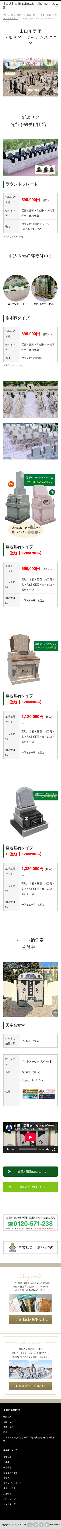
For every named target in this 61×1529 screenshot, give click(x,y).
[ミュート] (47, 1149)
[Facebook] (41, 1524)
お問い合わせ (9, 1499)
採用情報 (7, 1493)
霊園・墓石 (8, 1427)
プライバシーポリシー (13, 1483)
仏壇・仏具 (8, 1422)
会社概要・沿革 (10, 1472)
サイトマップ (9, 1504)
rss (29, 1524)
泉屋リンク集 (9, 1488)
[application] (30, 1137)
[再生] (7, 1149)
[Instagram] (47, 1524)
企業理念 (7, 1467)
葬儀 (5, 1432)
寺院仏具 (7, 1417)
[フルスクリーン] (53, 1149)
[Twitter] (35, 1524)
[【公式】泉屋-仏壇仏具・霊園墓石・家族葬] (32, 6)
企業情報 (7, 1457)
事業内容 (7, 1478)
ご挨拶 (6, 1462)
